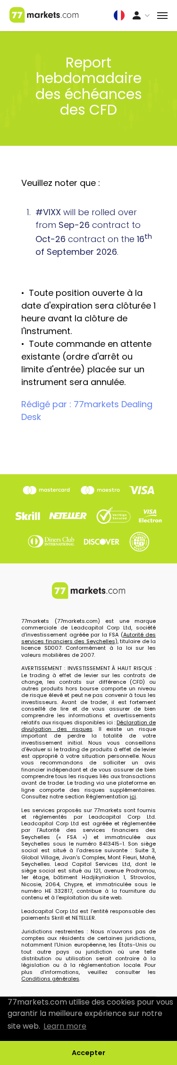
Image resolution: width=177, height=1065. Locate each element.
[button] (119, 14)
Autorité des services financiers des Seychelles (88, 638)
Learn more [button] (64, 1026)
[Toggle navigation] (162, 15)
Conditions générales (50, 978)
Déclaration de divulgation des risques (88, 726)
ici (133, 796)
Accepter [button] (88, 1052)
